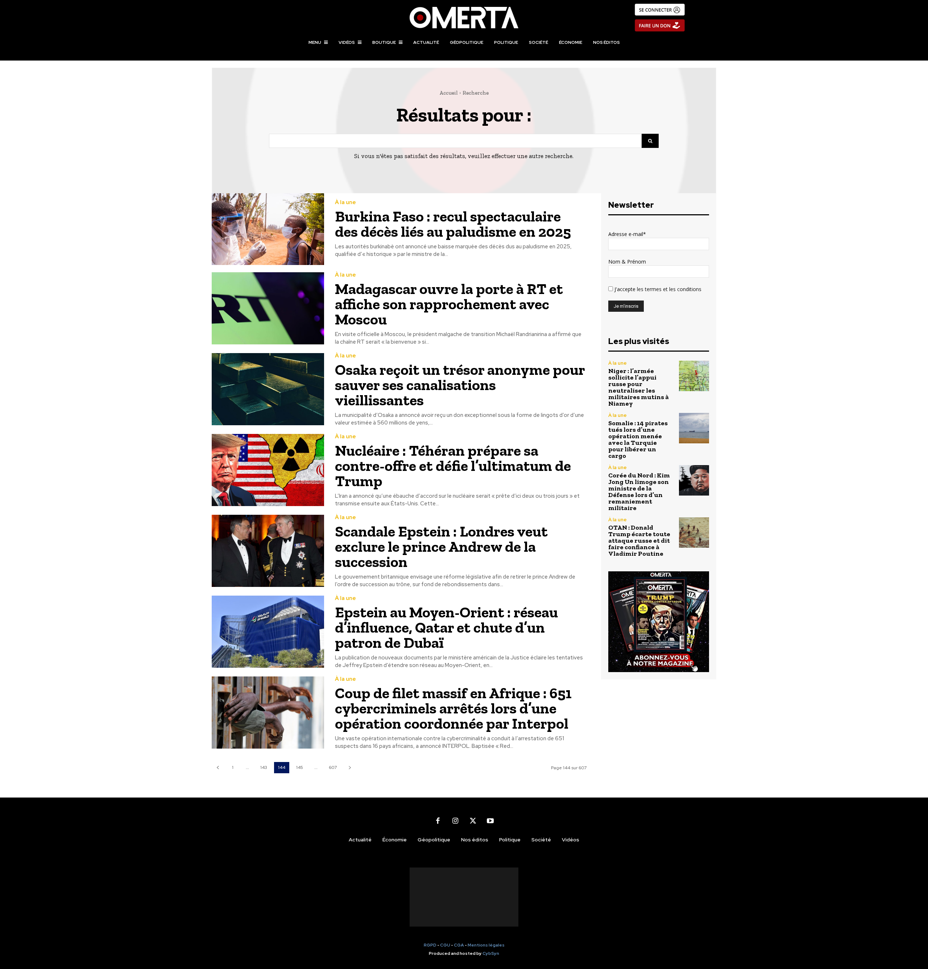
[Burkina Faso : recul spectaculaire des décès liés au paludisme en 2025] (268, 229)
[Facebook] (438, 821)
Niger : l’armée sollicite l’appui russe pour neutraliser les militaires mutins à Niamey (638, 387)
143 (263, 767)
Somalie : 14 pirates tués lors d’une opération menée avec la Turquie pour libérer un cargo (638, 439)
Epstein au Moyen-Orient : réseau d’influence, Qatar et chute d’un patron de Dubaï (446, 627)
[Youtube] (490, 821)
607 (333, 767)
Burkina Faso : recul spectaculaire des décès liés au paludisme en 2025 (453, 224)
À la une (345, 202)
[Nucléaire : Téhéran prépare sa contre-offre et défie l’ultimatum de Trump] (268, 470)
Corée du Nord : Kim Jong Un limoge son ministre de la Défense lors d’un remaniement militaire (639, 491)
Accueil (448, 93)
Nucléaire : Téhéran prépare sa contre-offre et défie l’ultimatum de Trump (453, 465)
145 (299, 767)
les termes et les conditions (668, 289)
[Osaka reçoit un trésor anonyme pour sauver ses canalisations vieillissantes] (268, 389)
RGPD (430, 945)
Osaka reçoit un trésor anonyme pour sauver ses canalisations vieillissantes (460, 384)
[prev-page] (218, 767)
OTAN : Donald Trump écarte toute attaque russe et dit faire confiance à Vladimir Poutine (639, 540)
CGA (459, 945)
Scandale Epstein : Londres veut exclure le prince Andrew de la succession (441, 546)
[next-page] (350, 767)
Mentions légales (486, 945)
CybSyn (490, 953)
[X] (473, 821)
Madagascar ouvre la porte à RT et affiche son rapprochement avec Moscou (449, 303)
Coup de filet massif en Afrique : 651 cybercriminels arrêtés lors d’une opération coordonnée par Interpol (453, 708)
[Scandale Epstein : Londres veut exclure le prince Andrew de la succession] (268, 551)
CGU (445, 945)
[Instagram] (455, 821)
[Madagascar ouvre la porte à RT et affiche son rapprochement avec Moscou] (268, 308)
